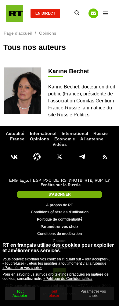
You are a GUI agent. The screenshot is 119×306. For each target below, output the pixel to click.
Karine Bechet (68, 71)
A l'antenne (91, 138)
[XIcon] (59, 157)
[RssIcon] (105, 157)
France (17, 138)
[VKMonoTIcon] (14, 157)
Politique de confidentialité (59, 219)
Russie (100, 133)
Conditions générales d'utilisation (59, 212)
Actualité (15, 133)
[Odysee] (37, 157)
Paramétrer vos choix (59, 227)
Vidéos (59, 144)
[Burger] (105, 13)
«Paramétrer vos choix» (22, 268)
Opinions (39, 138)
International (43, 133)
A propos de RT (59, 205)
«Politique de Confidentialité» (67, 279)
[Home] (14, 13)
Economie (64, 138)
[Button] (93, 13)
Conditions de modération (59, 234)
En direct (45, 13)
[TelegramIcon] (82, 157)
